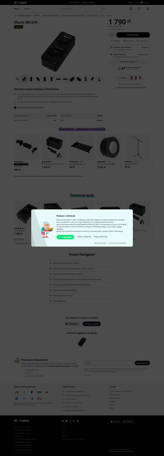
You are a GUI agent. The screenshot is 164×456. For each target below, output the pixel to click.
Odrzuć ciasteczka (84, 236)
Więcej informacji (100, 236)
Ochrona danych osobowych (118, 243)
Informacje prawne (100, 243)
